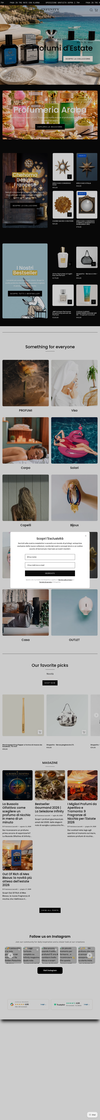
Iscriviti (50, 573)
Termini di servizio (45, 582)
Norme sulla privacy (65, 580)
